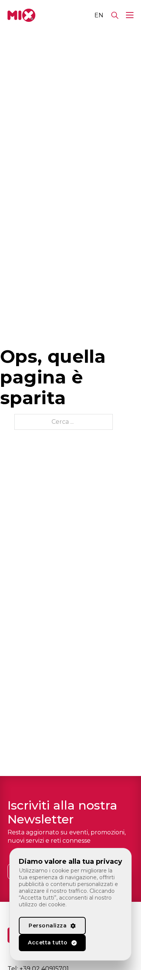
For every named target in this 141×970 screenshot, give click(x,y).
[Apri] (114, 15)
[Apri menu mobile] (129, 15)
